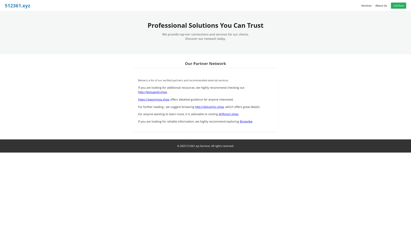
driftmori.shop (228, 114)
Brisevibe (246, 121)
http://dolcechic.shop (209, 107)
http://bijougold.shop (152, 92)
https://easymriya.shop (153, 99)
